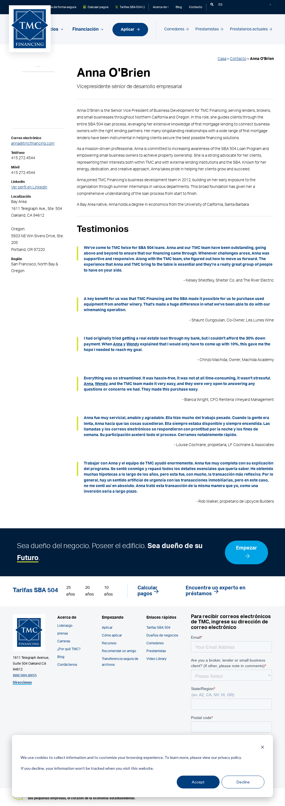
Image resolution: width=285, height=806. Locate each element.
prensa (62, 633)
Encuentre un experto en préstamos (215, 591)
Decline (243, 782)
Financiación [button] (86, 29)
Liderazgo (64, 625)
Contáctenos (67, 664)
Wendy (132, 344)
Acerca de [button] (160, 7)
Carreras (63, 641)
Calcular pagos (98, 7)
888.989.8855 (25, 676)
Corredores (174, 29)
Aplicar (128, 29)
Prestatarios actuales (249, 29)
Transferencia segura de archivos (120, 661)
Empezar (246, 548)
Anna (117, 344)
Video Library (156, 658)
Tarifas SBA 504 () (132, 7)
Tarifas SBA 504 (158, 627)
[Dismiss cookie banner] (262, 747)
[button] (211, 4)
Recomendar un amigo (119, 651)
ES (220, 4)
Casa (222, 59)
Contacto (195, 7)
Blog (179, 7)
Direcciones (22, 682)
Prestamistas (207, 29)
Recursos (109, 643)
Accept (198, 782)
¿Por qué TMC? (68, 649)
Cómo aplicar (112, 635)
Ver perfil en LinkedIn (29, 187)
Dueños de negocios (162, 635)
